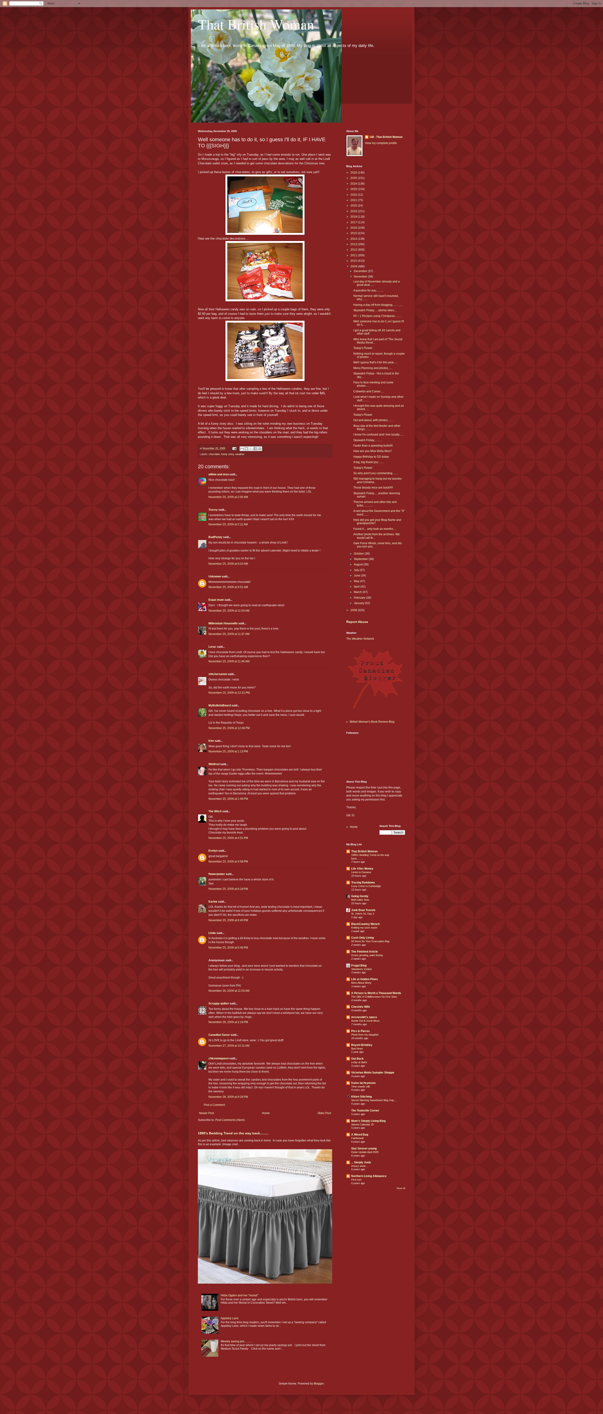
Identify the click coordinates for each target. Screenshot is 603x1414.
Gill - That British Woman (386, 137)
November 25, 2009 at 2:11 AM (228, 524)
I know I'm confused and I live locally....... (378, 434)
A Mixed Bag (359, 1134)
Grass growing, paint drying (367, 955)
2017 (354, 222)
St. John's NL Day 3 (362, 913)
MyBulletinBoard (219, 705)
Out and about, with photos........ (373, 420)
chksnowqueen (218, 1058)
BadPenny (215, 537)
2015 (354, 233)
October (359, 553)
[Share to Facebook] (255, 448)
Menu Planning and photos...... (372, 368)
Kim (211, 740)
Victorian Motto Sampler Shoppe (372, 1072)
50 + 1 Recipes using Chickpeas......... (377, 316)
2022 (354, 194)
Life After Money (362, 868)
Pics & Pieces (360, 1031)
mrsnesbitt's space (364, 1017)
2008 (354, 610)
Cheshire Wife (360, 1006)
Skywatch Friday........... (367, 440)
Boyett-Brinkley (361, 1045)
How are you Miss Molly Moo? (372, 451)
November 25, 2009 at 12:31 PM (229, 692)
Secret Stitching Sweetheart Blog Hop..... (374, 1100)
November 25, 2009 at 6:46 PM (228, 947)
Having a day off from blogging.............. (377, 305)
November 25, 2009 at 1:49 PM (228, 798)
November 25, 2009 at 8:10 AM (228, 563)
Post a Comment (214, 1105)
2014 (354, 239)
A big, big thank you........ (368, 462)
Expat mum (216, 599)
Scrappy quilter (218, 1003)
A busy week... (359, 1166)
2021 (354, 200)
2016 (354, 227)
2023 (354, 189)
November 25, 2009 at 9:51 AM (228, 587)
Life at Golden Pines (364, 979)
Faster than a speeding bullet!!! (373, 445)
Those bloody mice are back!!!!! (373, 487)
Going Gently (359, 896)
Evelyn (213, 850)
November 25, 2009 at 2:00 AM (228, 497)
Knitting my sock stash (364, 927)
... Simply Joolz (361, 1162)
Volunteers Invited (361, 969)
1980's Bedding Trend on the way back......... (233, 1133)
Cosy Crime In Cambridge (366, 886)
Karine (212, 901)
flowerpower (216, 874)
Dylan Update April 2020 (365, 1152)
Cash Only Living (362, 937)
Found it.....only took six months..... (375, 529)
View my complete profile (381, 143)
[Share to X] (251, 448)
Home (266, 1113)
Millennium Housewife (223, 623)
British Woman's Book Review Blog (372, 721)
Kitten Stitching (361, 1096)
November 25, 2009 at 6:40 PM (228, 920)
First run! (356, 1179)
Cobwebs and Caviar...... (368, 391)
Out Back (357, 1058)
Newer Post (206, 1113)
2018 (354, 216)
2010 (354, 260)
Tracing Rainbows (363, 882)
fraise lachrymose (363, 1083)
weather (239, 454)
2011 (354, 255)
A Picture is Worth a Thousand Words (376, 993)
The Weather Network (360, 638)
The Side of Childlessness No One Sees (374, 996)
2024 (354, 183)
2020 (354, 205)
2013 (354, 244)
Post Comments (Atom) (230, 1120)
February (360, 597)
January (359, 603)
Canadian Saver (219, 1035)
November (361, 276)
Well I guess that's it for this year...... (375, 362)
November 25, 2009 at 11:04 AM (228, 610)
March (358, 592)
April (357, 586)
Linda (212, 933)
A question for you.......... (368, 290)
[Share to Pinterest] (259, 448)
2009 (354, 266)
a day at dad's (359, 1062)
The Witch (215, 811)
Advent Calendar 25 (362, 1124)
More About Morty (361, 982)
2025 (354, 178)
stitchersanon (217, 674)
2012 (354, 249)
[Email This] (242, 448)
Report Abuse (357, 622)
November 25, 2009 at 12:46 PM (229, 728)
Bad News (357, 1048)
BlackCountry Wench (365, 924)
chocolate (214, 454)
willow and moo (218, 474)
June (357, 575)
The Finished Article (364, 951)
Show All (401, 1188)
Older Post (324, 1113)
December (361, 271)
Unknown (214, 576)
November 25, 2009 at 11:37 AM (228, 634)
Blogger (319, 1383)
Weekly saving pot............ (237, 1341)
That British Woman (256, 24)
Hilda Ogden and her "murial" (239, 1295)
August (358, 564)
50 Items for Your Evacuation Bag (370, 941)
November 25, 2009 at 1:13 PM (228, 751)
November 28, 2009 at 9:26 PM (228, 1097)
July (357, 570)
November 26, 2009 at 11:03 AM (228, 990)
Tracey (213, 509)
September (361, 559)
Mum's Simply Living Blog (368, 1121)
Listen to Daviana (361, 872)
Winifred (214, 764)
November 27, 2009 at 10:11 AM (228, 1045)
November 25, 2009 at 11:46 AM (228, 661)
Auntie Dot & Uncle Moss (365, 1020)
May (357, 581)
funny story (227, 454)
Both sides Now (360, 899)
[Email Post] (234, 448)
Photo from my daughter (365, 1034)
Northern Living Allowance (369, 1176)
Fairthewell (357, 1138)
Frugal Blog (359, 965)
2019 (354, 211)
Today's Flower (362, 348)
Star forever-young (364, 1148)
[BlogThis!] (246, 448)
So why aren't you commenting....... (375, 473)
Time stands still (360, 1086)
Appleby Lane (230, 1318)
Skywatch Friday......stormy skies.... (375, 310)
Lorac (212, 646)
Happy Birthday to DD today (371, 456)
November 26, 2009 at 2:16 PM (228, 1022)
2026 (354, 172)
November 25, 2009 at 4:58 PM (228, 861)
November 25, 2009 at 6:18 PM (228, 889)
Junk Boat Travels (363, 910)
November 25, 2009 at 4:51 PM (228, 838)
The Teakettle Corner (365, 1110)
